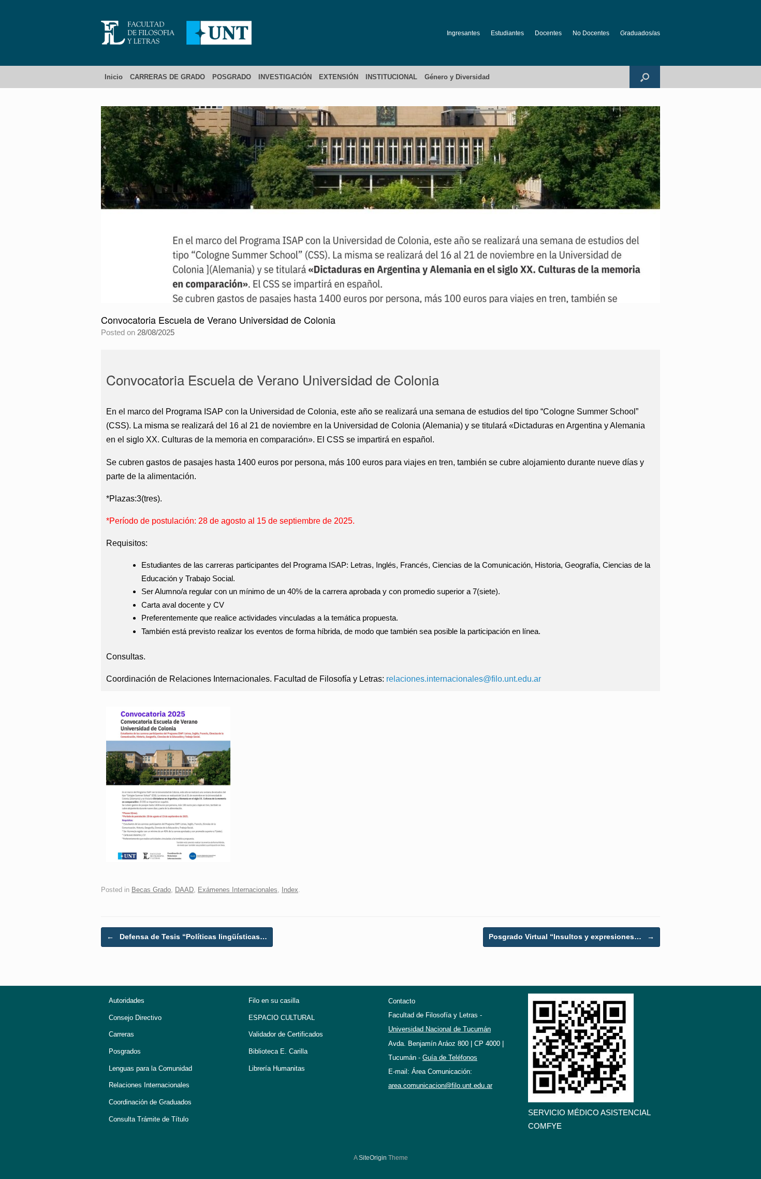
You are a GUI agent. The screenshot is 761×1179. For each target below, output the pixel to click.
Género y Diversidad (457, 77)
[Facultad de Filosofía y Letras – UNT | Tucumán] (176, 33)
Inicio (114, 77)
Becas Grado (151, 890)
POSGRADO (231, 77)
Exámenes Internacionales (237, 890)
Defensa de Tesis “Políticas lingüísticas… (187, 936)
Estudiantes (507, 33)
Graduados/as (640, 33)
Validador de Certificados (285, 1034)
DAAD (184, 890)
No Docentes (591, 33)
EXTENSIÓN (338, 77)
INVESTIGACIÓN (285, 77)
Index (290, 890)
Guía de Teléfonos (449, 1057)
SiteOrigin (373, 1158)
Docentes (548, 33)
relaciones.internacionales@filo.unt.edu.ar (463, 678)
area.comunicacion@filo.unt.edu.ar (440, 1085)
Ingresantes (463, 33)
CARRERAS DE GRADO (167, 77)
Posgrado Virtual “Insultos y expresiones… (571, 936)
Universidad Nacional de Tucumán (439, 1029)
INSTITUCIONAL (391, 77)
